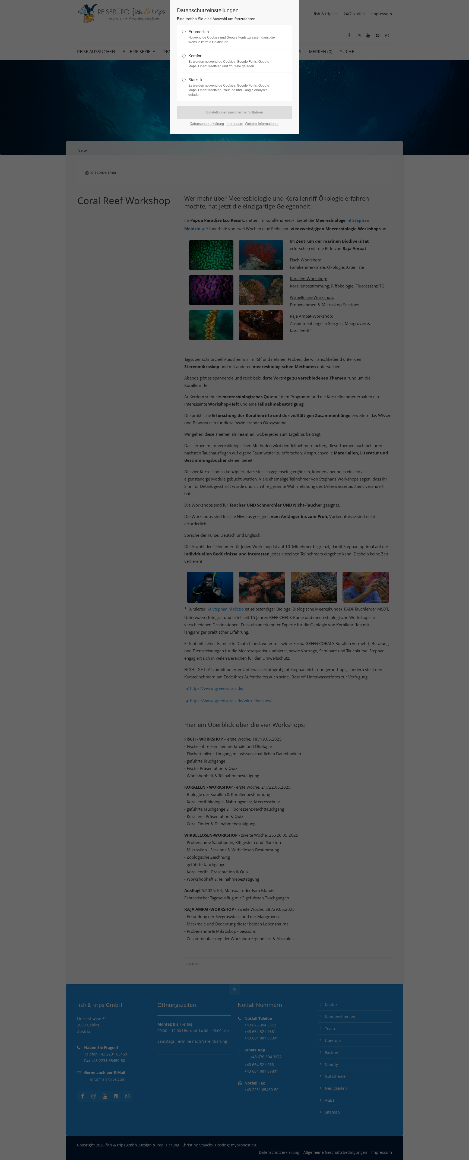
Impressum (234, 124)
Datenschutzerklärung (207, 124)
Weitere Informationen (262, 124)
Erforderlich (231, 36)
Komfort (228, 60)
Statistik (228, 87)
